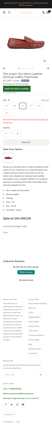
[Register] (40, 375)
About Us (32, 308)
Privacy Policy (34, 326)
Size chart (45, 100)
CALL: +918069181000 (12, 389)
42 (23, 106)
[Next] (48, 68)
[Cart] (47, 12)
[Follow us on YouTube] (23, 404)
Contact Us (33, 353)
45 (7, 113)
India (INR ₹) (9, 415)
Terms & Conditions (36, 335)
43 (31, 106)
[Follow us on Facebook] (6, 404)
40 (6, 106)
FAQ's (31, 313)
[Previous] (4, 68)
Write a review (26, 272)
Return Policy (34, 322)
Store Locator (34, 340)
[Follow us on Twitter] (11, 404)
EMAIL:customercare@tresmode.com (18, 393)
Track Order (33, 331)
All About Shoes (35, 349)
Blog (30, 344)
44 (39, 106)
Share (5, 232)
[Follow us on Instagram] (17, 404)
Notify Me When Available (17, 89)
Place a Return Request (38, 303)
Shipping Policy (35, 317)
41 (15, 106)
